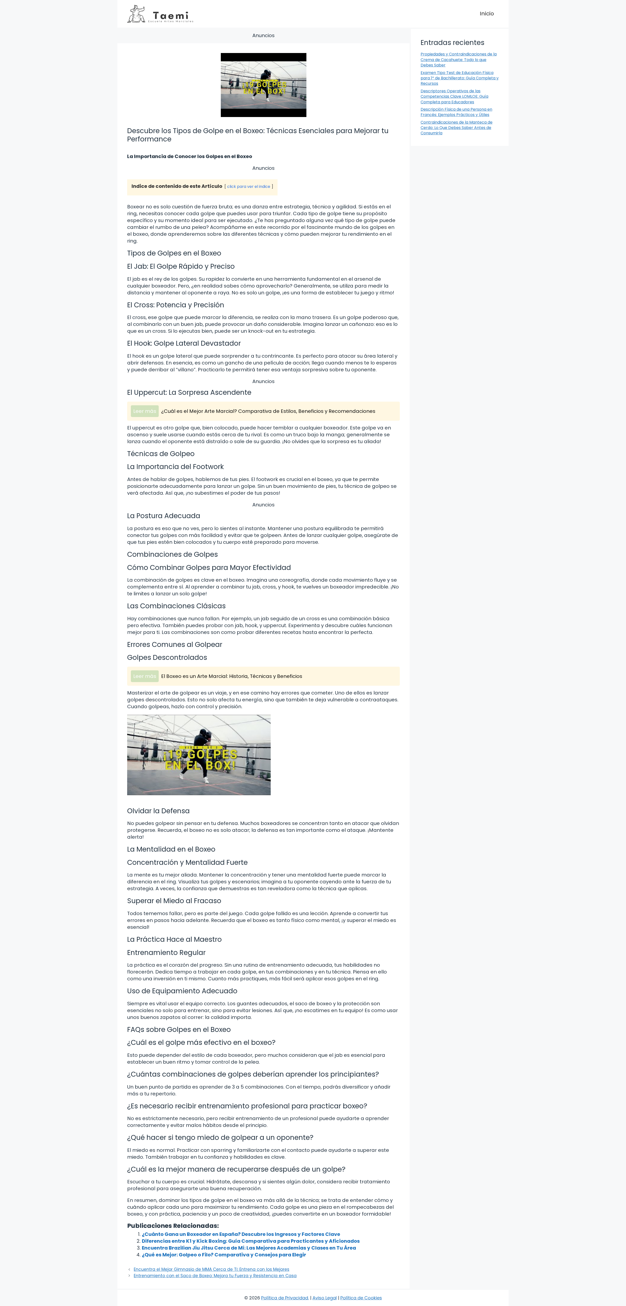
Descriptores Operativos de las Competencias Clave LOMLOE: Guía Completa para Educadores (454, 96)
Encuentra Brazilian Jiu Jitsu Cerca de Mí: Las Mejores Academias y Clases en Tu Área (249, 1247)
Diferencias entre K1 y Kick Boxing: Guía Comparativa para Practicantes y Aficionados (251, 1241)
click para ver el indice (248, 186)
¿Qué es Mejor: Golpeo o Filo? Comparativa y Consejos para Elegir (224, 1254)
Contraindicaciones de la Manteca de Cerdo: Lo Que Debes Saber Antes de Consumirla (456, 127)
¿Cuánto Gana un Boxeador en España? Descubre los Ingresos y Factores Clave (241, 1234)
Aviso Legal (325, 1298)
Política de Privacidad (284, 1298)
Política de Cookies (361, 1298)
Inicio (487, 13)
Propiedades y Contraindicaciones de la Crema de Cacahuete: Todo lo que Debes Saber (459, 59)
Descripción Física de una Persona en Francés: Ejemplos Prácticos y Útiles (456, 112)
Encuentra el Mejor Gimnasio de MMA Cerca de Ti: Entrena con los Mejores (211, 1269)
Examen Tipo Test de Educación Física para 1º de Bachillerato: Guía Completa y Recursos (460, 78)
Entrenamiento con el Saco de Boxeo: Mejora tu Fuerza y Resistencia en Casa (215, 1276)
